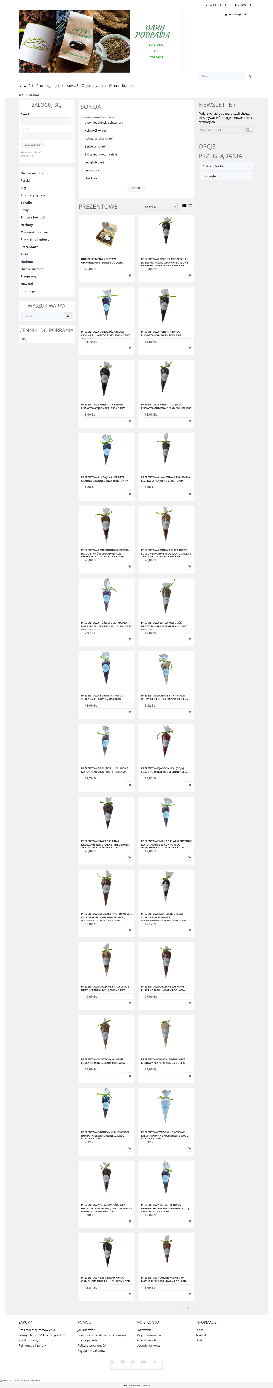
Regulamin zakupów (91, 1351)
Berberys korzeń (96, 146)
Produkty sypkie (33, 195)
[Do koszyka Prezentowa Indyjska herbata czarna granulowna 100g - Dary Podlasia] (131, 493)
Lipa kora (91, 178)
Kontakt (200, 1335)
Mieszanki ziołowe (34, 232)
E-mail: (25, 114)
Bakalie (26, 203)
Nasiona (27, 262)
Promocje (28, 291)
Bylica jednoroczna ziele (101, 154)
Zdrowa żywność (33, 217)
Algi (23, 188)
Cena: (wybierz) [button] (211, 176)
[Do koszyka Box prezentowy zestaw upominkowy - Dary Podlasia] (131, 275)
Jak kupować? (87, 1330)
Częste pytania (87, 1340)
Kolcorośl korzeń (96, 130)
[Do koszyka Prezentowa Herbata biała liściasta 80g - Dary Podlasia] (190, 348)
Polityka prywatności (92, 1345)
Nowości (27, 284)
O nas (199, 1330)
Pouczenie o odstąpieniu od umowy (102, 1335)
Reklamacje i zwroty (32, 1345)
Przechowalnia (146, 1340)
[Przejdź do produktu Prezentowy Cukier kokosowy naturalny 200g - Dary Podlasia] (166, 1253)
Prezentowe (29, 247)
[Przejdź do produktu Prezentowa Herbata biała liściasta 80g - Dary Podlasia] (166, 307)
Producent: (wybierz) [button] (213, 166)
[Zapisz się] (249, 129)
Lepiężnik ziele (94, 162)
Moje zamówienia (148, 1335)
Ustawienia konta (148, 1345)
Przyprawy (29, 276)
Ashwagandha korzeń (99, 138)
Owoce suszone (32, 173)
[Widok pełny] (190, 205)
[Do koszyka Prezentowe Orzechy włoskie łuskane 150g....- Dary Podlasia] (131, 1075)
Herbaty (27, 225)
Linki (198, 1340)
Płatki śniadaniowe (35, 239)
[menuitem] (27, 85)
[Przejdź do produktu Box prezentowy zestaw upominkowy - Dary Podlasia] (107, 235)
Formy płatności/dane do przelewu (43, 1335)
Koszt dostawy (28, 1340)
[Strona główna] (100, 41)
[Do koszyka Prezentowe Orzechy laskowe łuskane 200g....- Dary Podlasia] (190, 1003)
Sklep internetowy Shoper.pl (136, 1385)
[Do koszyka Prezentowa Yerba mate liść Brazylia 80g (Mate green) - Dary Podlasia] (190, 639)
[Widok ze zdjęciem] (184, 205)
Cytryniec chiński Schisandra (104, 122)
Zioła (24, 254)
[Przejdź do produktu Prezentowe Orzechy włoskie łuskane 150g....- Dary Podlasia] (107, 1035)
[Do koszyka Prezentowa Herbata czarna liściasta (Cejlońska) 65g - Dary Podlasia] (131, 421)
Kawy (25, 210)
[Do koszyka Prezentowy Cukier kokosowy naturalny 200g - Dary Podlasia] (190, 1294)
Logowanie (143, 1330)
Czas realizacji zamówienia (37, 1330)
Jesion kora (92, 170)
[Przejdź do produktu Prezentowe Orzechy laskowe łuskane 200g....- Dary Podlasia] (166, 962)
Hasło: (25, 129)
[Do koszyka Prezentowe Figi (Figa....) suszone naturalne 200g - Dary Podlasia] (131, 784)
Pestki (25, 180)
